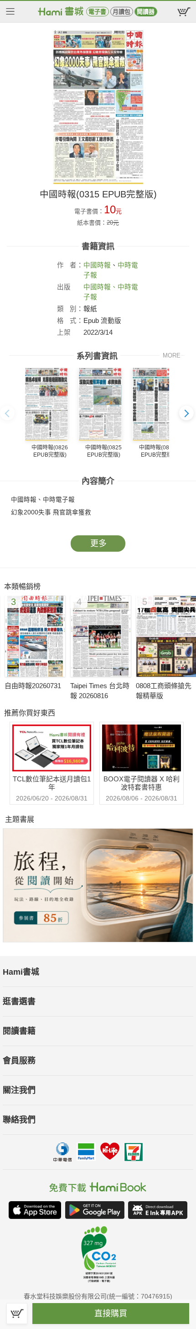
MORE (172, 355)
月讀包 (121, 11)
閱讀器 (146, 11)
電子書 (97, 11)
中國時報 (97, 265)
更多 (98, 543)
